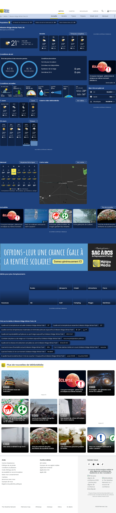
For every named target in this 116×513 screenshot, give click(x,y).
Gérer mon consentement (10, 474)
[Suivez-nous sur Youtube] (98, 464)
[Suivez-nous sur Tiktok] (102, 464)
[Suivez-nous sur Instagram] (93, 464)
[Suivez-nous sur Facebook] (89, 464)
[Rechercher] (102, 11)
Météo (6, 16)
